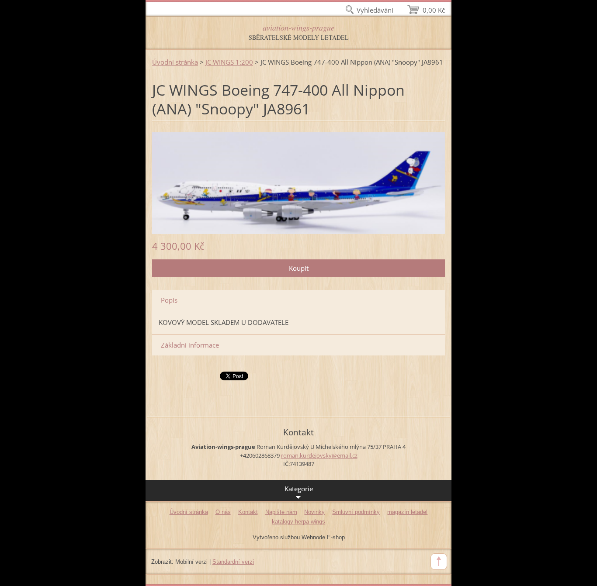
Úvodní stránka (175, 62)
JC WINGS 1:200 (229, 62)
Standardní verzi (233, 561)
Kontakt (248, 512)
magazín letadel (407, 512)
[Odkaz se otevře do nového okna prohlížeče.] (298, 182)
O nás (223, 512)
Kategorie (299, 488)
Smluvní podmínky (356, 512)
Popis (169, 300)
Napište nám (281, 512)
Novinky (314, 512)
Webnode (313, 537)
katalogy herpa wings (298, 521)
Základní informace (190, 345)
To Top (438, 561)
